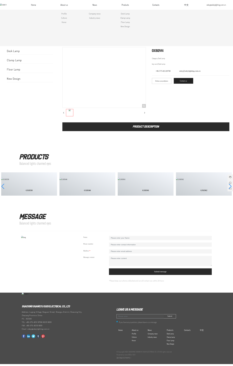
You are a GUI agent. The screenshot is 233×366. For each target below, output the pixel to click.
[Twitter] (33, 336)
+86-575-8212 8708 (34, 322)
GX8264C (29, 190)
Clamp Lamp (14, 60)
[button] (2, 186)
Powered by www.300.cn (124, 355)
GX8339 (203, 190)
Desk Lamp (13, 51)
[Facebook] (23, 336)
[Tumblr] (38, 336)
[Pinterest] (43, 336)
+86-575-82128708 (163, 71)
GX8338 (145, 190)
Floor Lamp (13, 69)
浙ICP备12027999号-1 (123, 358)
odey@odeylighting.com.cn (216, 5)
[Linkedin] (28, 336)
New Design (14, 78)
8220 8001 (47, 322)
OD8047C (87, 190)
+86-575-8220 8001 (34, 326)
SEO (134, 355)
